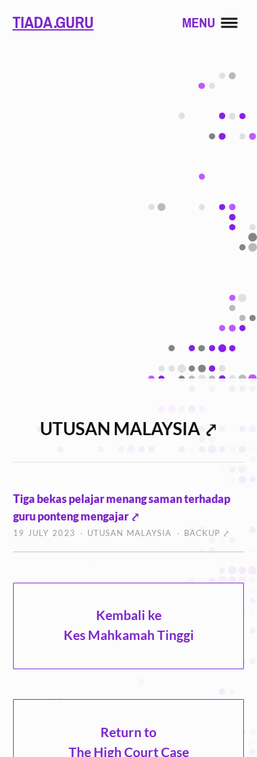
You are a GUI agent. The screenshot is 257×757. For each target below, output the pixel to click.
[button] (215, 22)
